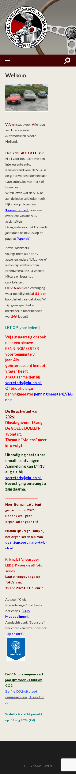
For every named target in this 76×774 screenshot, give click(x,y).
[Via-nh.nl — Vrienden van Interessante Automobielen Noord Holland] (38, 27)
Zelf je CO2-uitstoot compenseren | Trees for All (24, 697)
